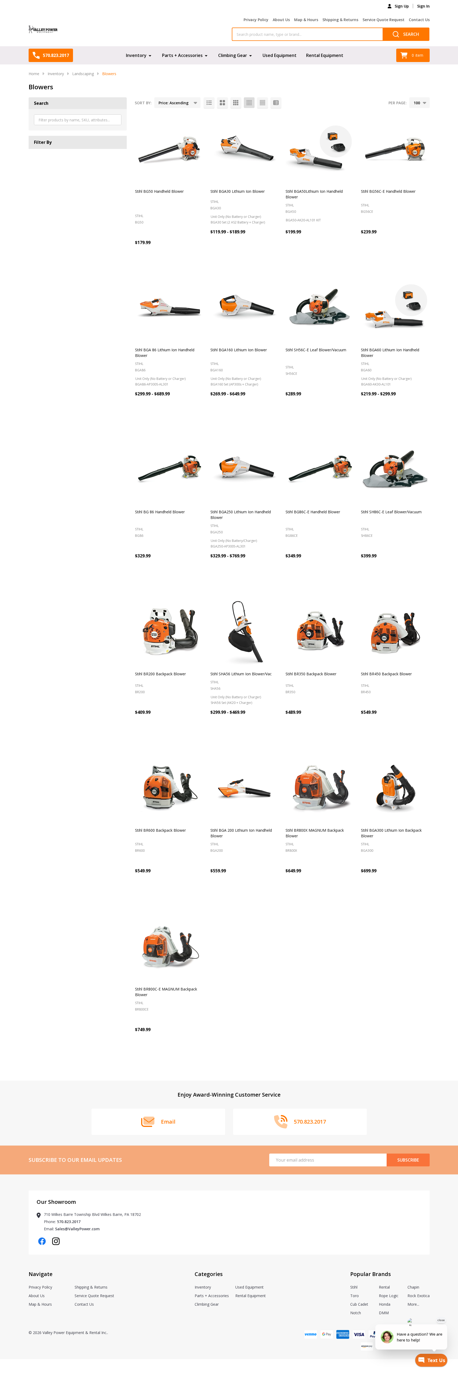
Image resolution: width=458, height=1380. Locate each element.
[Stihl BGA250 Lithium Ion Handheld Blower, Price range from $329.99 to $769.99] (244, 469)
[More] (150, 55)
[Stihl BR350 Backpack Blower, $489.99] (320, 632)
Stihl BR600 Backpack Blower (160, 830)
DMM (384, 1312)
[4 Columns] (249, 102)
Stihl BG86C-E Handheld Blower (313, 511)
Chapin (413, 1287)
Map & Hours (306, 19)
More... (413, 1304)
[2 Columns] (222, 102)
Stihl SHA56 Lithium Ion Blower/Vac (241, 673)
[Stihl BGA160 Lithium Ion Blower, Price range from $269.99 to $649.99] (244, 307)
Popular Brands (370, 1274)
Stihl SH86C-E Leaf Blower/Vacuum (391, 511)
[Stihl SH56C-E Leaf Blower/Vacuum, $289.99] (320, 307)
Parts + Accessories (182, 55)
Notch (355, 1312)
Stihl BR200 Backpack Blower (160, 673)
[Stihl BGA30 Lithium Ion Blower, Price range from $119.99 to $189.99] (244, 149)
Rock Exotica (418, 1295)
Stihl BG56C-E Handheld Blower (388, 191)
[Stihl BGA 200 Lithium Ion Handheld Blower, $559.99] (244, 788)
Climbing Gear (232, 55)
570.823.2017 (68, 1221)
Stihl (353, 1287)
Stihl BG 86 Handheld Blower (160, 511)
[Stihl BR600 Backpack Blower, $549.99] (169, 788)
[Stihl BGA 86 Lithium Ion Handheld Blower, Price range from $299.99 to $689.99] (169, 307)
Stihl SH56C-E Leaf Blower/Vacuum (316, 349)
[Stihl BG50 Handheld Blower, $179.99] (169, 149)
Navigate (40, 1274)
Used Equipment (280, 55)
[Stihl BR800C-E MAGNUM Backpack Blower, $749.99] (169, 946)
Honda (384, 1304)
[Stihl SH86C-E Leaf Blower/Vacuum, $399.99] (395, 469)
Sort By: (143, 102)
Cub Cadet (359, 1304)
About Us (281, 19)
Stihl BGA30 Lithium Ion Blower (237, 191)
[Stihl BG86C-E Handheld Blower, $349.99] (320, 469)
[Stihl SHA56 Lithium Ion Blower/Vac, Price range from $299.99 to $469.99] (244, 632)
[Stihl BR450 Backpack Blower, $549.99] (395, 632)
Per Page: (397, 102)
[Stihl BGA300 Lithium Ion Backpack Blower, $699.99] (395, 788)
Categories (209, 1274)
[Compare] (273, 254)
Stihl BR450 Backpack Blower (386, 673)
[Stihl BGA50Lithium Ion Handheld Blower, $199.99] (320, 149)
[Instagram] (56, 1241)
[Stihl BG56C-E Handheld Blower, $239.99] (395, 149)
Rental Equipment (324, 55)
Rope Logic (388, 1295)
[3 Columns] (235, 102)
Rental (384, 1287)
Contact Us (419, 19)
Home (34, 73)
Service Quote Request (384, 19)
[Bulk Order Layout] (276, 102)
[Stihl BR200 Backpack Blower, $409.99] (169, 632)
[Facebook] (42, 1241)
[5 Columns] (262, 102)
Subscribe (408, 1160)
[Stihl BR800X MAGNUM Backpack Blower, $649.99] (320, 788)
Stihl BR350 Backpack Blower (311, 673)
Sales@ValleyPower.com (77, 1228)
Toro (354, 1295)
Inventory (136, 55)
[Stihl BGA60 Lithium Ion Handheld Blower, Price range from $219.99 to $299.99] (395, 307)
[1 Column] (209, 102)
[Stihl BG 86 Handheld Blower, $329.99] (169, 469)
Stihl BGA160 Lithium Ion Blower (238, 349)
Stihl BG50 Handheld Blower (159, 191)
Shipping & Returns (340, 19)
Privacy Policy (256, 19)
